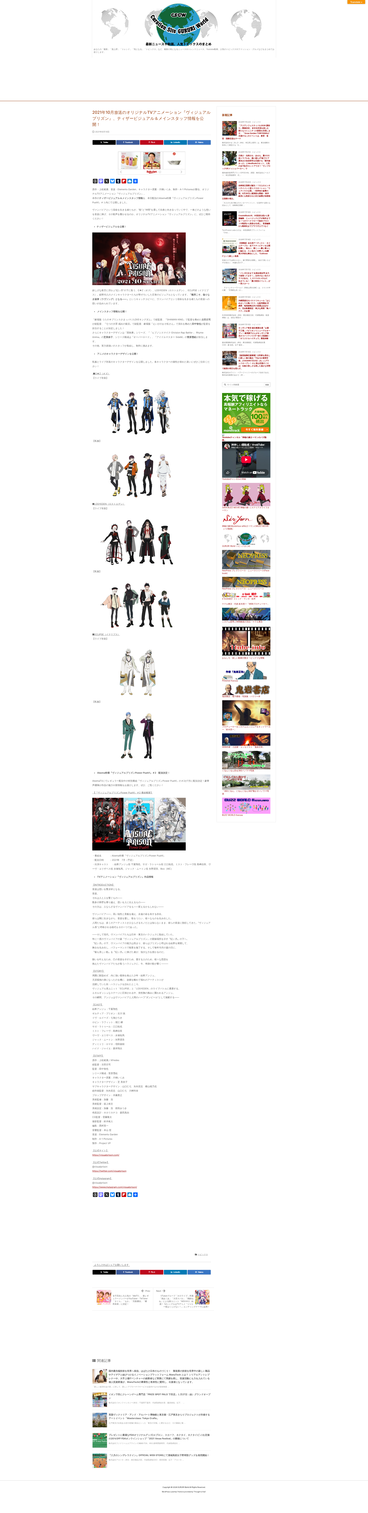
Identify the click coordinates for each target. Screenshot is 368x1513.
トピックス (203, 1254)
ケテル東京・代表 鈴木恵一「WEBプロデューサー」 (245, 604)
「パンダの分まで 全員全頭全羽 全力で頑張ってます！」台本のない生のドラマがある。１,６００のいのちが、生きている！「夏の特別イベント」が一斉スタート (254, 278)
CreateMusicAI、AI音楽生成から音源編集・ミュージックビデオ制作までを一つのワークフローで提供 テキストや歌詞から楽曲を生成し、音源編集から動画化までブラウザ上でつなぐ (254, 220)
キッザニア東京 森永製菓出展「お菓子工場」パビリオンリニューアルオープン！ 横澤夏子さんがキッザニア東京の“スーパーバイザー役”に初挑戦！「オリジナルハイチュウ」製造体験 (254, 333)
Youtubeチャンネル (231, 437)
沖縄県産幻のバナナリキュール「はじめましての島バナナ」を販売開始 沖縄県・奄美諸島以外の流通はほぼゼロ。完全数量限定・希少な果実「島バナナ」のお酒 (254, 305)
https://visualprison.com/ (105, 1155)
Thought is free (199, 1492)
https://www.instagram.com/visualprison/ (114, 1187)
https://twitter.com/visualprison (109, 1170)
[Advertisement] (184, 79)
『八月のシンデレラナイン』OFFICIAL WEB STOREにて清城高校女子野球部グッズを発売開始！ (159, 1455)
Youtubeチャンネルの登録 (234, 479)
